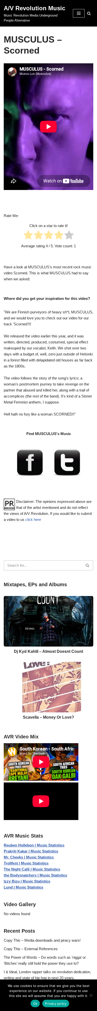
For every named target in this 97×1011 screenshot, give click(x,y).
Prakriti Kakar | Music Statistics (31, 851)
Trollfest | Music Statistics (26, 863)
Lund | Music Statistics (23, 887)
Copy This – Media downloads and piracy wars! (42, 940)
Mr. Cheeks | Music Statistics (29, 857)
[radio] (28, 235)
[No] (90, 995)
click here (33, 519)
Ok (35, 1003)
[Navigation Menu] (79, 13)
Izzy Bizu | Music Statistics (27, 881)
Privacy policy (56, 1003)
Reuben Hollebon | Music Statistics (34, 845)
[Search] (89, 13)
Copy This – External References (31, 949)
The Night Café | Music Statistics (32, 869)
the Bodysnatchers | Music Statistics (35, 875)
